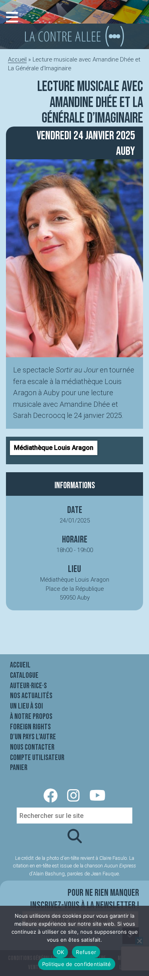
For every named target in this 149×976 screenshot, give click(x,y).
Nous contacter (32, 747)
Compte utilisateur (37, 757)
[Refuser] (139, 941)
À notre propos (31, 716)
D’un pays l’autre (33, 737)
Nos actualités (31, 696)
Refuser (86, 952)
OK (60, 952)
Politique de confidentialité (76, 964)
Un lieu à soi (26, 706)
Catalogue (24, 675)
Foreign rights (30, 727)
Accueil (17, 59)
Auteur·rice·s (28, 686)
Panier (18, 767)
